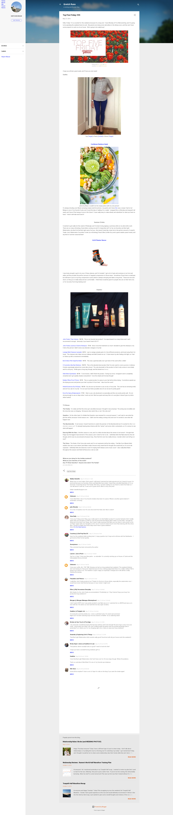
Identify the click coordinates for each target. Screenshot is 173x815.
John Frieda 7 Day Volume (70, 339)
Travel (3, 6)
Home (3, 1)
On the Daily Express (80, 527)
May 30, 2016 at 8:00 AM (83, 668)
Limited (100, 136)
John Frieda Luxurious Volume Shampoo (75, 346)
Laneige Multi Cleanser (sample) (72, 352)
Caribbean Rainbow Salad (99, 144)
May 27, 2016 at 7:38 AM (90, 553)
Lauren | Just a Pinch (76, 553)
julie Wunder (74, 507)
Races (3, 8)
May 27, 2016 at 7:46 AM (83, 564)
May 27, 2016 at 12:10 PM (97, 622)
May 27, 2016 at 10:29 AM (103, 600)
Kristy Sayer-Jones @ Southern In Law (82, 644)
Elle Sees (73, 669)
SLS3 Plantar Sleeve (99, 240)
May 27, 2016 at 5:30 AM (85, 507)
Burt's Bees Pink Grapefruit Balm (72, 361)
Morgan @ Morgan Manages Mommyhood (83, 600)
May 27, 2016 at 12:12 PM (99, 634)
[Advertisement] (99, 716)
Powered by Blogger (100, 807)
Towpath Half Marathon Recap (74, 783)
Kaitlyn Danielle (75, 479)
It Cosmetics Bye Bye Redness (72, 365)
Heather (72, 656)
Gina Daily (73, 516)
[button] (135, 15)
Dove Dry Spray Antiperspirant (71, 393)
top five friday (71, 471)
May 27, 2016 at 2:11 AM (86, 479)
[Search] (138, 5)
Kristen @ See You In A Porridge (80, 622)
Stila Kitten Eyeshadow (69, 374)
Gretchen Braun (16, 16)
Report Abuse (5, 57)
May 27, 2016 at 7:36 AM (84, 544)
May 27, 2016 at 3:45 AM (83, 496)
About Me (3, 3)
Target (90, 136)
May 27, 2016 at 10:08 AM (98, 589)
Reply (72, 492)
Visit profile (16, 20)
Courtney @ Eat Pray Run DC (79, 533)
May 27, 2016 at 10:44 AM (92, 611)
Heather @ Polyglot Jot (77, 611)
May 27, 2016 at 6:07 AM (83, 516)
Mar (98, 64)
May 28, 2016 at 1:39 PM (82, 656)
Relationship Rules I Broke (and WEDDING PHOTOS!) (82, 742)
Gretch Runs (70, 4)
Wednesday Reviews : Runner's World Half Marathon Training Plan (87, 762)
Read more (132, 757)
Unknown (73, 496)
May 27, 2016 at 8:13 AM (91, 578)
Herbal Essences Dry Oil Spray (71, 386)
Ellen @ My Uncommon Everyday (80, 589)
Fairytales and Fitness (77, 578)
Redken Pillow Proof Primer (71, 380)
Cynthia (101, 64)
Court (105, 64)
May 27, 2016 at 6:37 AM (95, 533)
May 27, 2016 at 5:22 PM (101, 644)
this (116, 208)
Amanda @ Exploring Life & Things (81, 634)
